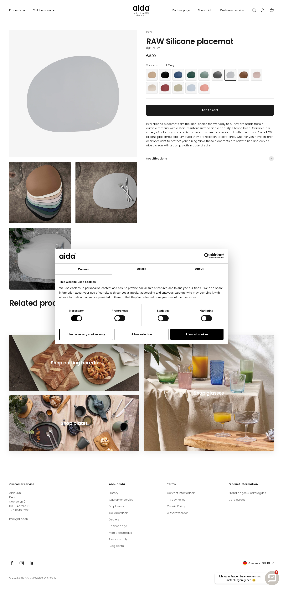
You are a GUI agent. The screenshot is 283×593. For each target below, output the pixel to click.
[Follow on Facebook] (11, 563)
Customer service (232, 10)
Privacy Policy (176, 500)
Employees (116, 506)
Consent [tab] (84, 269)
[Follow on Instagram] (21, 563)
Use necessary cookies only (86, 334)
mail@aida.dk (18, 519)
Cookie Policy (176, 506)
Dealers (114, 519)
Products (15, 10)
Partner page (181, 10)
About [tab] (199, 268)
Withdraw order (177, 513)
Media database (120, 533)
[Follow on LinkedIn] (31, 563)
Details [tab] (141, 268)
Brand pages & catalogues (247, 493)
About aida (205, 10)
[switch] (119, 318)
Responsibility (118, 539)
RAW (149, 32)
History (113, 493)
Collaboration (42, 10)
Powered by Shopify (44, 577)
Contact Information (181, 493)
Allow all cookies (197, 334)
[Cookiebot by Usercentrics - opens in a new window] (207, 256)
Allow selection (141, 334)
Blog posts (116, 546)
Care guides (237, 500)
